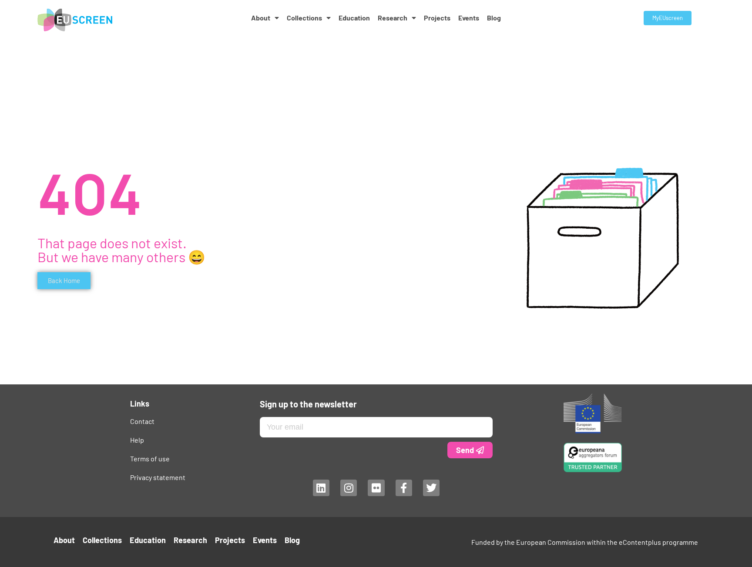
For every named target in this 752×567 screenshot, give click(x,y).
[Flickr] (376, 488)
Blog (494, 17)
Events (468, 17)
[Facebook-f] (403, 488)
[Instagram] (348, 488)
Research (392, 17)
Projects (437, 17)
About (260, 17)
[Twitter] (431, 488)
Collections (304, 17)
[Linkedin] (320, 488)
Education (354, 17)
